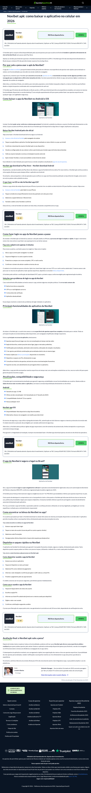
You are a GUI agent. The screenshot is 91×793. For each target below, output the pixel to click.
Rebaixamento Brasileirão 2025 (79, 723)
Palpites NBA (57, 713)
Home (5, 11)
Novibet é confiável (14, 69)
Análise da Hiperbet (34, 724)
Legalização (11, 716)
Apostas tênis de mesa (57, 728)
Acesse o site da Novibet (12, 190)
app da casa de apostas (60, 162)
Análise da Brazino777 (34, 716)
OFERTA (81, 35)
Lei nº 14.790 (73, 776)
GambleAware (83, 774)
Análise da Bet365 (34, 709)
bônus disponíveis (58, 270)
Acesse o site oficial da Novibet (14, 138)
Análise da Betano (34, 705)
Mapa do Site (12, 728)
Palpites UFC (57, 720)
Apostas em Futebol (57, 705)
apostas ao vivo (47, 75)
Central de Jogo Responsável (12, 713)
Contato (11, 709)
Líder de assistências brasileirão (79, 719)
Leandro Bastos (19, 670)
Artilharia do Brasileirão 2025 (79, 715)
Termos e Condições (12, 720)
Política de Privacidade (12, 736)
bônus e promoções (23, 354)
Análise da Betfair (34, 713)
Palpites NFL (57, 709)
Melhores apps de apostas (14, 11)
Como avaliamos (12, 724)
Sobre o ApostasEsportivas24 (12, 705)
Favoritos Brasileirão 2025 (79, 711)
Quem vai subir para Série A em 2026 (79, 728)
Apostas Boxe (57, 716)
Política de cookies (12, 732)
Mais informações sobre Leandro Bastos (53, 675)
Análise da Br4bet (34, 720)
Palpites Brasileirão (79, 707)
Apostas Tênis (57, 724)
